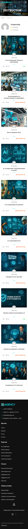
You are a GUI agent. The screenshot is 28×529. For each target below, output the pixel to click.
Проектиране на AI (6, 471)
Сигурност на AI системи (14, 277)
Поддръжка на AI (5, 477)
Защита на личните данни (7, 499)
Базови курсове (5, 449)
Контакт (3, 437)
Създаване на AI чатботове (14, 385)
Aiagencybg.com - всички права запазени (14, 510)
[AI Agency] (8, 404)
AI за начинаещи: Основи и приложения (14, 61)
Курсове (3, 430)
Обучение (3, 480)
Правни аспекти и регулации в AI (14, 313)
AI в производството (14, 241)
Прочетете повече (14, 45)
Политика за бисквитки (7, 493)
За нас (2, 434)
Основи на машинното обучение (14, 349)
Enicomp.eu (4, 525)
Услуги (3, 427)
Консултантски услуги (6, 468)
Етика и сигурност (5, 455)
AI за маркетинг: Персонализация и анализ (14, 169)
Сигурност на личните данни (8, 496)
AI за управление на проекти (14, 204)
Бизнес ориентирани (6, 452)
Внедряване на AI (5, 474)
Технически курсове (6, 459)
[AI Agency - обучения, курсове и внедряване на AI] (6, 2)
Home (2, 18)
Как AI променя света (14, 132)
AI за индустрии (5, 446)
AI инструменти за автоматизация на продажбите (14, 97)
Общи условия (5, 490)
